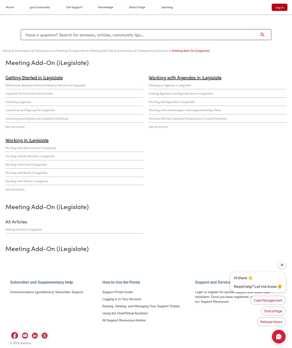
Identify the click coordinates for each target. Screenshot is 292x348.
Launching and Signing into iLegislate (30, 110)
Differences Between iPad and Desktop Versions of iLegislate (45, 85)
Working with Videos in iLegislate (26, 181)
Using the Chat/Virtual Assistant (125, 313)
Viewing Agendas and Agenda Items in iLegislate (181, 93)
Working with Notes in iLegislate (26, 172)
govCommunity (40, 7)
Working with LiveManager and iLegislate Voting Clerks (185, 110)
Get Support (74, 7)
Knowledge (105, 7)
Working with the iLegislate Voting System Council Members (188, 118)
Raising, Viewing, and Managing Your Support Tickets (141, 306)
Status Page (137, 7)
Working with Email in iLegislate (26, 164)
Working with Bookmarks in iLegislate (30, 156)
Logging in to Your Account (121, 299)
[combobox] (137, 34)
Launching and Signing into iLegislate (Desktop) (36, 118)
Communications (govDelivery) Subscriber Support (46, 292)
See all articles (15, 126)
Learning (167, 7)
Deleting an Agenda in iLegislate (170, 85)
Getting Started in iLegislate (23, 229)
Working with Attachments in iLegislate (30, 148)
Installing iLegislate (18, 102)
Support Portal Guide (117, 292)
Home (10, 7)
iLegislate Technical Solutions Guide (29, 93)
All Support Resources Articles (124, 320)
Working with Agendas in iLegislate (172, 102)
